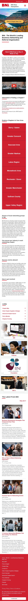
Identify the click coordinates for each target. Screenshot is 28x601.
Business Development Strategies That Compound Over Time (13, 421)
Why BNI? (4, 561)
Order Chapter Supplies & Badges (11, 311)
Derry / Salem (14, 127)
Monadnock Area (14, 170)
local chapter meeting (10, 102)
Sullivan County (14, 196)
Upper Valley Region (14, 205)
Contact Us (4, 568)
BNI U (14, 390)
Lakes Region (14, 162)
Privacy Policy (5, 588)
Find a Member (6, 316)
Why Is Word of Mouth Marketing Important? (11, 458)
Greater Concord (14, 136)
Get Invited (4, 584)
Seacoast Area (14, 145)
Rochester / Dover (14, 179)
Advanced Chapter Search (18, 290)
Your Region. (5, 112)
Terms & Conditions (15, 588)
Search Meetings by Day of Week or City (14, 53)
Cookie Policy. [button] (5, 595)
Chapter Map (5, 308)
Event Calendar (6, 573)
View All (22, 401)
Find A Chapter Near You (14, 21)
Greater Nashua (14, 153)
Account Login (19, 1)
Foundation (14, 373)
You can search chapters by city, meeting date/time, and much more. (13, 108)
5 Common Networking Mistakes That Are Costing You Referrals (13, 533)
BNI (14, 338)
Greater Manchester (14, 188)
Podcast (14, 355)
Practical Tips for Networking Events (12, 495)
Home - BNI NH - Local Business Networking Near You (13, 558)
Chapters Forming (7, 319)
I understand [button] (14, 598)
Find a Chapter (5, 564)
